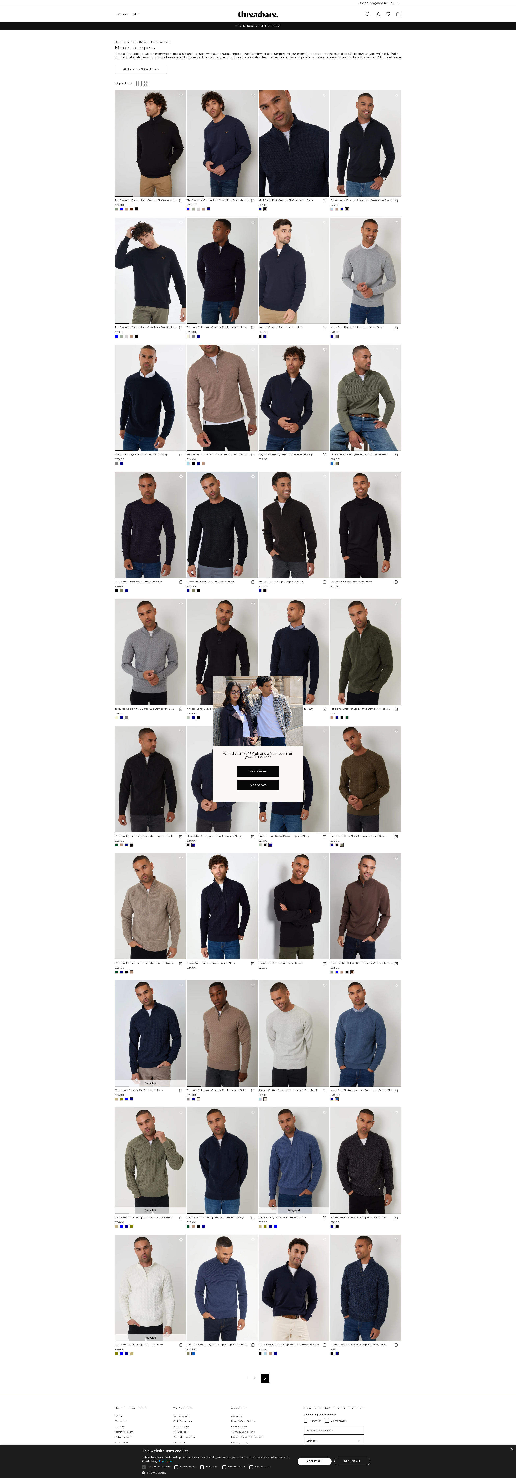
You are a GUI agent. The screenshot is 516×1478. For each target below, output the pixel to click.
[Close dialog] (299, 680)
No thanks (258, 785)
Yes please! (258, 771)
